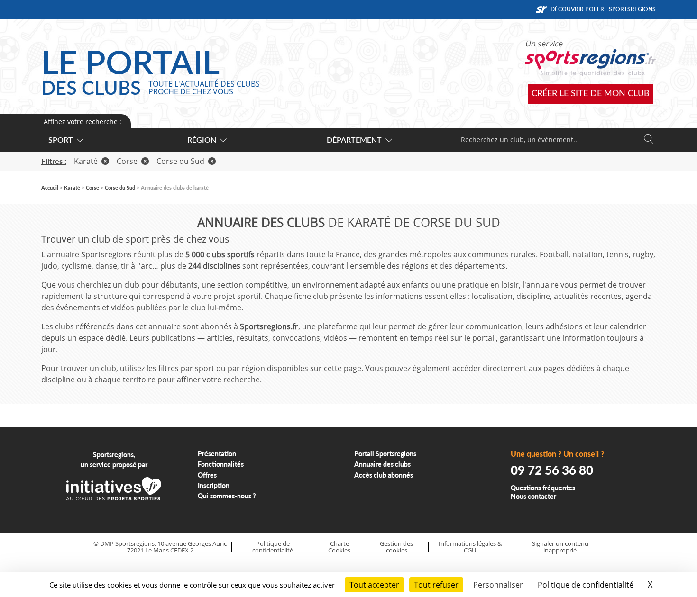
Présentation (217, 454)
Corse (127, 161)
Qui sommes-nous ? (227, 496)
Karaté (86, 161)
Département (354, 139)
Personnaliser (498, 584)
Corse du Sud (180, 161)
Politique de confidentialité (272, 547)
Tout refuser (436, 584)
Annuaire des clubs (382, 464)
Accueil (49, 187)
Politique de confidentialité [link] (585, 584)
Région (201, 139)
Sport (60, 139)
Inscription (213, 485)
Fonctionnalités (221, 464)
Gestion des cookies (396, 547)
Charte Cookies (339, 547)
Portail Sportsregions (385, 454)
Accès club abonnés (383, 475)
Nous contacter (533, 496)
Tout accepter (374, 584)
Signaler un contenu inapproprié (560, 547)
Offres (207, 475)
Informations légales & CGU (470, 547)
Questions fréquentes (543, 488)
